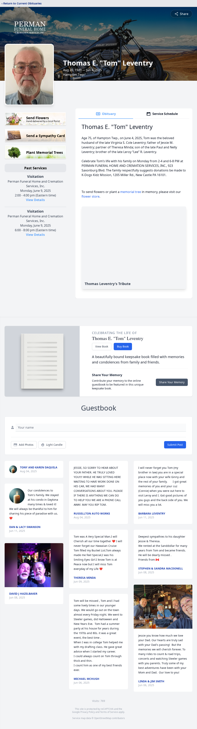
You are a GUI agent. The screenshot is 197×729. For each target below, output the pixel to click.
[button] (34, 565)
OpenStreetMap (102, 718)
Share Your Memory (171, 382)
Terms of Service (109, 712)
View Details (35, 200)
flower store (90, 196)
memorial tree (130, 192)
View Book (101, 346)
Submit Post (175, 444)
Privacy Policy (87, 712)
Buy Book (123, 346)
